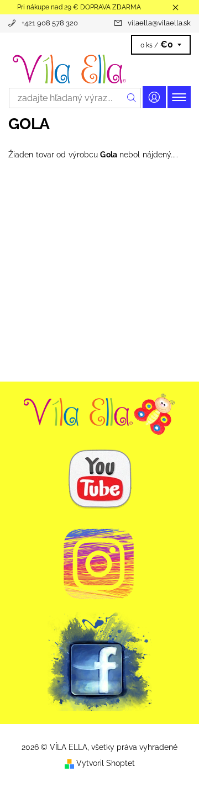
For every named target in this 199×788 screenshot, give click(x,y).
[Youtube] (99, 411)
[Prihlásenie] (154, 97)
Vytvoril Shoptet (105, 763)
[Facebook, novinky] (100, 661)
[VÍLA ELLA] (99, 69)
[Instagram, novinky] (99, 563)
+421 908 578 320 (50, 23)
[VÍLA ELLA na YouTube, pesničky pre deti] (99, 478)
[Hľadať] (132, 98)
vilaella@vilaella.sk (159, 23)
